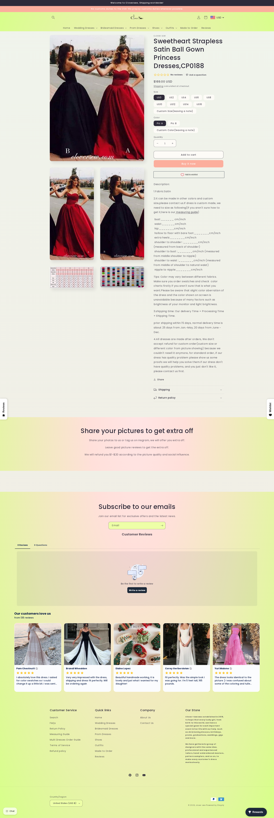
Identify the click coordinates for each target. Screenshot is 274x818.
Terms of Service (60, 745)
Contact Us (147, 723)
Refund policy (58, 751)
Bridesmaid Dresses (106, 728)
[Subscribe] (161, 525)
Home (98, 717)
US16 (199, 104)
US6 (196, 97)
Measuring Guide (60, 734)
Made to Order (103, 751)
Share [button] (160, 379)
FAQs (53, 723)
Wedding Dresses (105, 723)
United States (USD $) (64, 803)
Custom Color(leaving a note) (176, 130)
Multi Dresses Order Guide (65, 739)
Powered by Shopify (215, 805)
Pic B (174, 123)
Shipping (158, 86)
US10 (159, 104)
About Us (145, 717)
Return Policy (57, 728)
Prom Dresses (103, 734)
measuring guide (187, 212)
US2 (171, 97)
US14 (186, 104)
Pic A (160, 123)
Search (54, 717)
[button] (53, 17)
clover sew (201, 805)
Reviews (99, 756)
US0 (159, 97)
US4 (184, 97)
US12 (172, 104)
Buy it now (189, 163)
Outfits (99, 745)
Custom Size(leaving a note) (175, 111)
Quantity (158, 137)
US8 (209, 97)
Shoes (98, 739)
